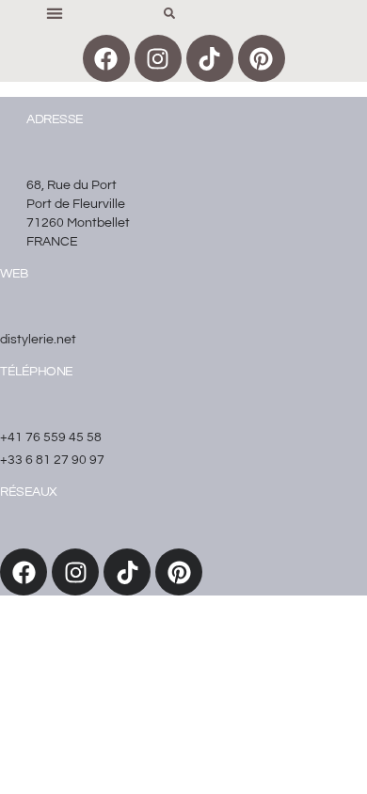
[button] (54, 12)
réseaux (28, 492)
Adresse (55, 119)
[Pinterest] (261, 58)
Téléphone (36, 371)
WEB (14, 273)
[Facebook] (106, 58)
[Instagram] (158, 58)
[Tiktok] (209, 58)
